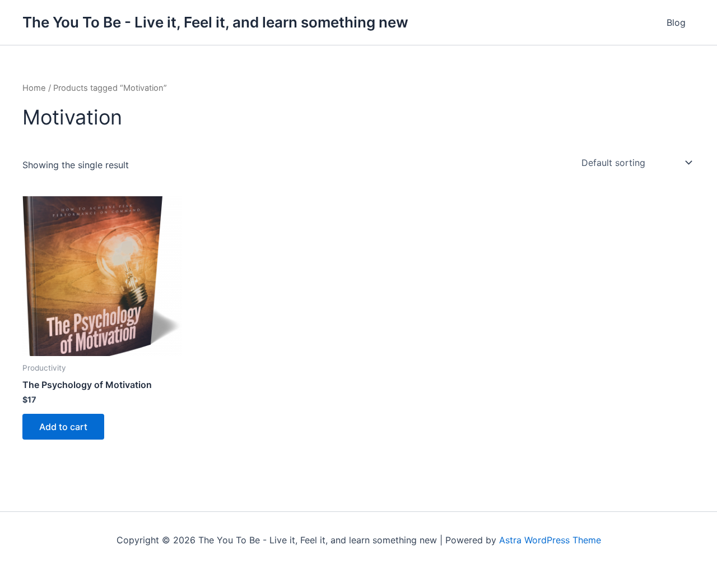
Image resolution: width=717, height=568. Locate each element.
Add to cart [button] (63, 426)
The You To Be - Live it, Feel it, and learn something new (215, 22)
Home (34, 88)
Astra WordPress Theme (550, 540)
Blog (676, 22)
